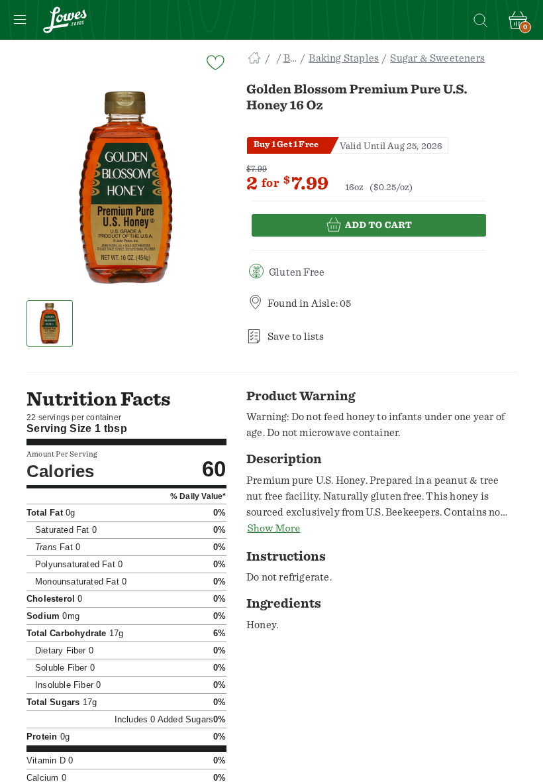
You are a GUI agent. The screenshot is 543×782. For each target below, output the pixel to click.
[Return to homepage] (65, 19)
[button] (50, 323)
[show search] (480, 19)
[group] (125, 187)
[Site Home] (254, 58)
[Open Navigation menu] (19, 19)
